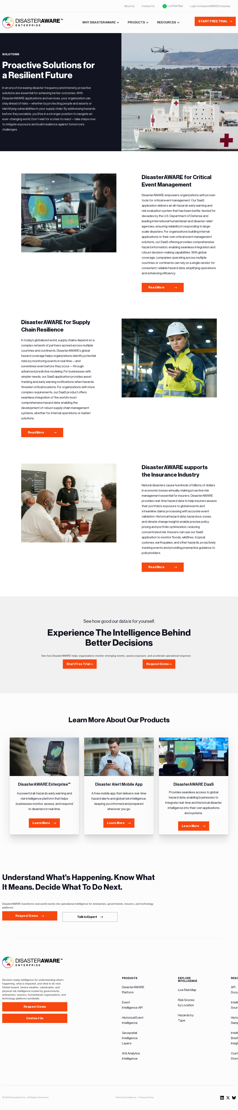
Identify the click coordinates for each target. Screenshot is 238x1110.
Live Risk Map (175, 5)
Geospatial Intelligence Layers (130, 1038)
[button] (100, 22)
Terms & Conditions (125, 1097)
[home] (32, 22)
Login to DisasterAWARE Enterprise (210, 6)
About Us (129, 6)
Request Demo (35, 1006)
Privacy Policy (146, 1097)
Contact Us (148, 6)
